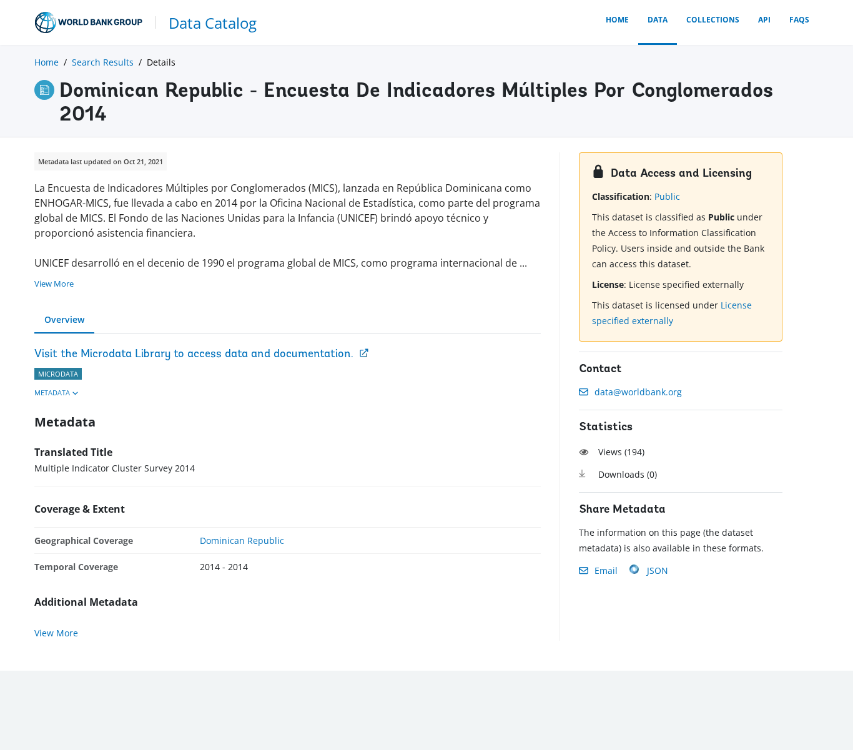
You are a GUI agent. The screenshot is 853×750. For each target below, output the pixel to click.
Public (667, 196)
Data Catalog (213, 23)
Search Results (103, 62)
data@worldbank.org (638, 392)
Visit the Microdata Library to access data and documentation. (193, 354)
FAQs (799, 19)
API (764, 19)
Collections (712, 19)
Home (617, 19)
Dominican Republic (242, 540)
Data (658, 19)
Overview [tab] (64, 319)
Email (606, 570)
